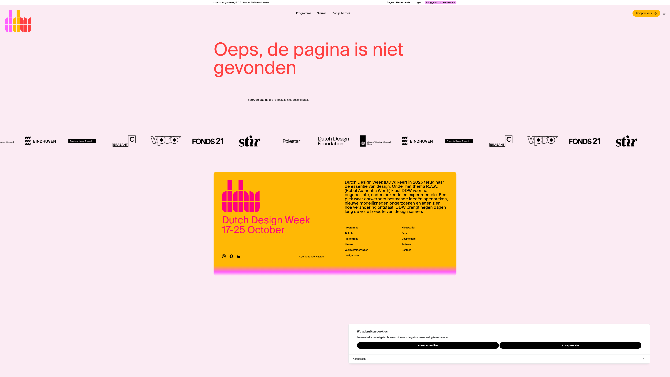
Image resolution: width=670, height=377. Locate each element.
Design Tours (352, 255)
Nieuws (321, 13)
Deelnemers (408, 238)
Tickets (349, 233)
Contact (406, 250)
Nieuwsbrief (408, 227)
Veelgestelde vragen (356, 250)
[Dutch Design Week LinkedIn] (238, 256)
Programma (303, 13)
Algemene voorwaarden (312, 256)
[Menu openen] (664, 13)
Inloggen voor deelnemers (440, 2)
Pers (404, 233)
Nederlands (403, 2)
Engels (390, 2)
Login (418, 2)
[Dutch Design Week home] (9, 21)
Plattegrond (351, 238)
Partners (406, 244)
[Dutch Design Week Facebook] (231, 256)
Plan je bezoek (341, 13)
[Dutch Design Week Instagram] (224, 256)
